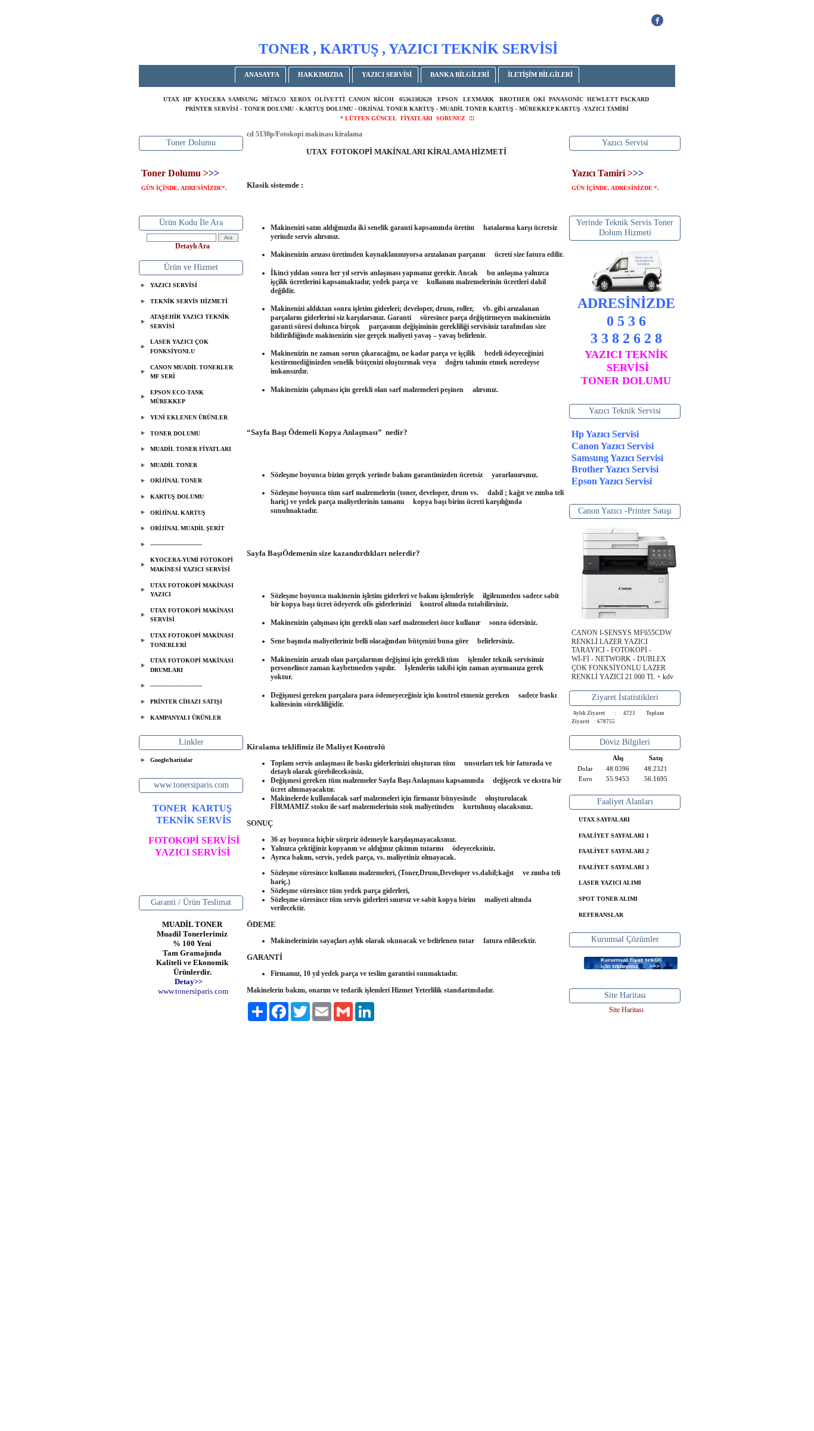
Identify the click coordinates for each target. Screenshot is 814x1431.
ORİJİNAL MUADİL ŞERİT (187, 528)
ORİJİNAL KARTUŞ (178, 512)
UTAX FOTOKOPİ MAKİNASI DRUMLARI (192, 665)
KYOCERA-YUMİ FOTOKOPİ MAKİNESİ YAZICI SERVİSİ (191, 564)
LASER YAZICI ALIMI (610, 882)
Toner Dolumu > (175, 173)
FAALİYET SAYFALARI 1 (614, 835)
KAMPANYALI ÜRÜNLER (185, 717)
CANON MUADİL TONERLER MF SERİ (191, 372)
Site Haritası (626, 1010)
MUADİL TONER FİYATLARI (190, 449)
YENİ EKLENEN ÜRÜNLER (189, 417)
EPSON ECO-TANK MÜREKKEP (177, 397)
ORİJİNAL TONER (176, 480)
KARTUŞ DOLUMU (177, 496)
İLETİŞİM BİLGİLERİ (540, 74)
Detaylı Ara (192, 246)
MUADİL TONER (173, 465)
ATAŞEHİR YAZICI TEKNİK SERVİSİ (189, 321)
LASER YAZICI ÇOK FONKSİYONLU (179, 346)
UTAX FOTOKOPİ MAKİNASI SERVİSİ (192, 615)
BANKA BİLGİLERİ (459, 74)
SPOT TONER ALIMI (608, 898)
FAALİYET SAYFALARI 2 (614, 851)
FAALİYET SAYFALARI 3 (614, 867)
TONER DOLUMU (175, 433)
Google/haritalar (171, 760)
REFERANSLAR (601, 915)
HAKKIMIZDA (320, 74)
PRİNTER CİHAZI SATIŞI (186, 701)
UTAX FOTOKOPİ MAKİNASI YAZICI (192, 590)
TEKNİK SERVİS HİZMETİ (189, 301)
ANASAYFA (261, 74)
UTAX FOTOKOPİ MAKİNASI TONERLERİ (192, 640)
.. (193, 991)
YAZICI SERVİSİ (387, 74)
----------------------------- (176, 544)
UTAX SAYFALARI (604, 819)
